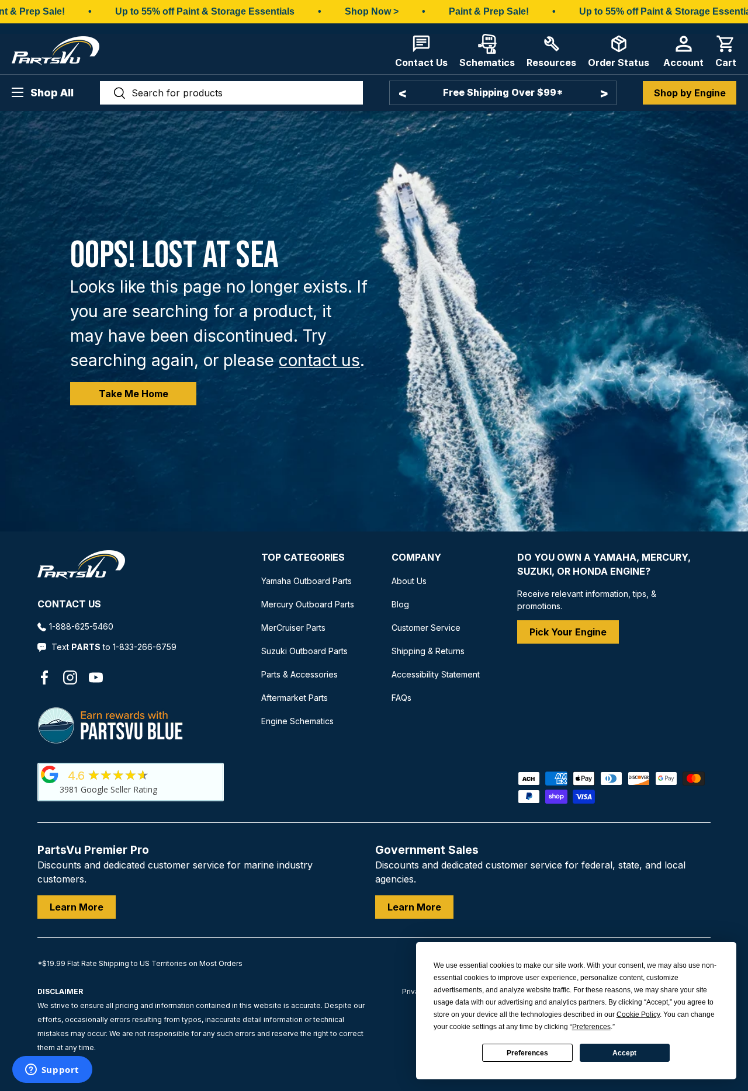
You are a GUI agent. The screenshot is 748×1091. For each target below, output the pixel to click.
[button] (725, 51)
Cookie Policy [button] (638, 1014)
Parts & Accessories (299, 674)
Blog (400, 604)
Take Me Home (133, 393)
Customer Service (426, 628)
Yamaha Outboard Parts (306, 581)
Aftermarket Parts (294, 698)
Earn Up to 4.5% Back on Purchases (503, 92)
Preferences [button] (591, 1027)
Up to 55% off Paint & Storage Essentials (205, 11)
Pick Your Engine (568, 632)
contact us (319, 360)
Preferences (527, 1053)
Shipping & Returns (428, 651)
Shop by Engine (690, 93)
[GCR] (49, 774)
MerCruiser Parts (293, 628)
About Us (409, 581)
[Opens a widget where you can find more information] (52, 1070)
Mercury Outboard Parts (307, 604)
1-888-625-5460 (81, 626)
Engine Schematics (297, 721)
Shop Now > (372, 11)
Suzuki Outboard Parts (304, 651)
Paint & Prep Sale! (489, 11)
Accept (624, 1053)
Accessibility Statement (436, 674)
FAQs (401, 698)
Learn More (76, 907)
